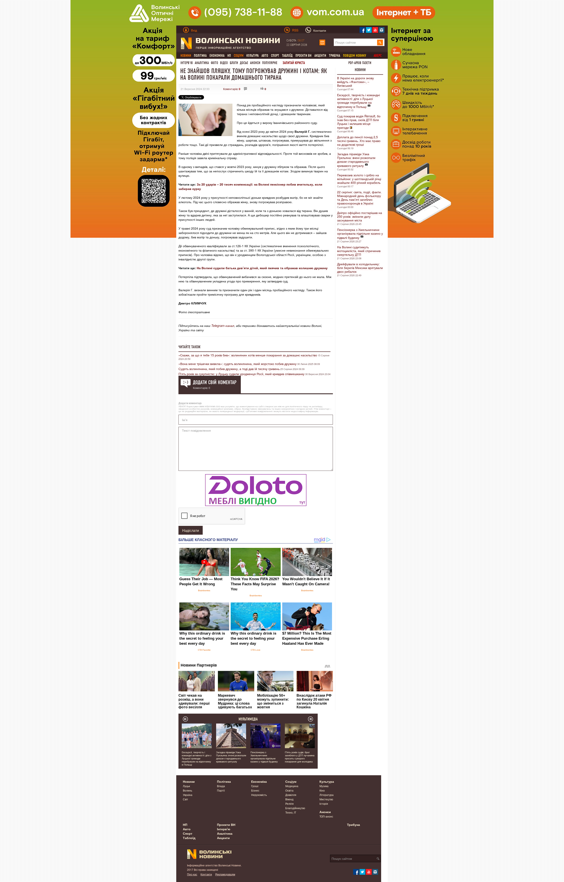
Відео (224, 63)
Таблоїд (287, 55)
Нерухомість (259, 795)
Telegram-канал (222, 325)
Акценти (320, 55)
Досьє (244, 63)
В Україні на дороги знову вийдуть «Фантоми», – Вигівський (355, 82)
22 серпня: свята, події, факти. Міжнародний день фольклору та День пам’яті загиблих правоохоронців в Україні (359, 197)
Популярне (269, 63)
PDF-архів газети (359, 63)
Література (326, 795)
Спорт (275, 55)
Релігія (289, 803)
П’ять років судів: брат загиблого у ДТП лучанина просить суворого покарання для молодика (299, 756)
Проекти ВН (303, 55)
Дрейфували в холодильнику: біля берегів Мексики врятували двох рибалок (360, 268)
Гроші (254, 786)
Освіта (289, 790)
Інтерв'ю (186, 63)
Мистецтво (326, 799)
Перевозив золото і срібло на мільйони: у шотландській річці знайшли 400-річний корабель (359, 179)
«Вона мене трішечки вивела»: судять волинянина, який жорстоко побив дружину (237, 363)
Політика (200, 55)
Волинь (187, 790)
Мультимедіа (248, 719)
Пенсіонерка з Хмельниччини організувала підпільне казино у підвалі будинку (360, 233)
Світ (185, 799)
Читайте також (189, 346)
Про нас (192, 874)
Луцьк (186, 786)
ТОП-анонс (326, 816)
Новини (360, 69)
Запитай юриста (294, 63)
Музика (323, 786)
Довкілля (290, 795)
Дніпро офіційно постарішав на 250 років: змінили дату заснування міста (359, 216)
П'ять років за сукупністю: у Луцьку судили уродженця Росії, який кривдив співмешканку (241, 374)
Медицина (291, 786)
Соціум (290, 781)
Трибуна (334, 55)
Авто (265, 55)
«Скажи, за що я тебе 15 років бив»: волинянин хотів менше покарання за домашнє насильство (247, 355)
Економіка (217, 55)
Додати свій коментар (214, 382)
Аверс (378, 55)
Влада (221, 786)
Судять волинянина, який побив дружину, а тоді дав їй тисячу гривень (229, 368)
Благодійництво (295, 808)
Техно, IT (290, 812)
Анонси (255, 63)
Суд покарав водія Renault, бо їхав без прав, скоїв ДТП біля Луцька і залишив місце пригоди (358, 122)
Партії (221, 790)
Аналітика (202, 63)
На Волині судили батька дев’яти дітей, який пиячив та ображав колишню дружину (262, 268)
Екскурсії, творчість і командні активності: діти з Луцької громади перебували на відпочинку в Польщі (358, 101)
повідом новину (354, 55)
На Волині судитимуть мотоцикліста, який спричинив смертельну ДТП (358, 251)
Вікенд (289, 799)
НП (229, 55)
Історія (323, 803)
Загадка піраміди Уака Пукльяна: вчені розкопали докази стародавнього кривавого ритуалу (356, 160)
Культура (252, 55)
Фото (214, 63)
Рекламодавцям (225, 874)
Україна (187, 795)
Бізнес (255, 790)
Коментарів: (231, 89)
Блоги (234, 63)
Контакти (206, 874)
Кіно (322, 790)
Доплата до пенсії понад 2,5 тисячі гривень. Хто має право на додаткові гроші (358, 141)
